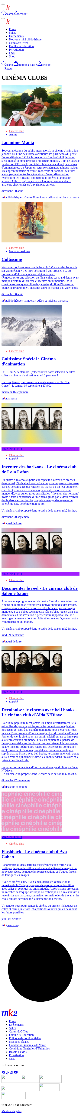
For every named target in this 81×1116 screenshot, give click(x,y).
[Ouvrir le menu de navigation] (3, 4)
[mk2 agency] (14, 1098)
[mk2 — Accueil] (7, 8)
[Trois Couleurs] (20, 1090)
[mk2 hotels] (50, 1081)
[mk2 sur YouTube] (16, 1073)
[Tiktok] (7, 1073)
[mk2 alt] (30, 1081)
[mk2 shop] (49, 1090)
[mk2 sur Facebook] (4, 1073)
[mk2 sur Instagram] (11, 1073)
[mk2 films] (12, 1081)
